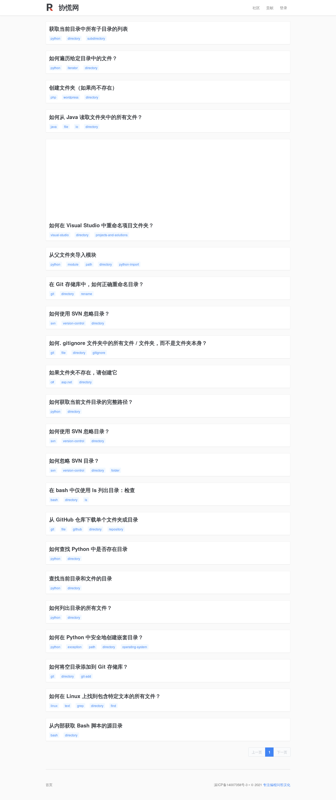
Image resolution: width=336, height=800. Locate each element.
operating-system (134, 646)
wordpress (71, 97)
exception (75, 646)
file (66, 126)
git (52, 293)
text (67, 705)
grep (80, 705)
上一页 (257, 752)
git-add (86, 676)
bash (54, 499)
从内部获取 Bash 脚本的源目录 (86, 725)
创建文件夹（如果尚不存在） (83, 87)
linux (54, 705)
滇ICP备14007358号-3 (231, 784)
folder (115, 470)
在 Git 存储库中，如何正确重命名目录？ (96, 284)
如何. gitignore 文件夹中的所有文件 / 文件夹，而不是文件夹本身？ (128, 343)
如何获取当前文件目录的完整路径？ (91, 401)
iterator (73, 67)
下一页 (282, 752)
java (54, 126)
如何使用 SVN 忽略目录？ (79, 313)
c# (52, 382)
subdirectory (96, 38)
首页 (49, 784)
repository (116, 529)
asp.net (66, 382)
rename (86, 293)
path (89, 264)
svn (53, 323)
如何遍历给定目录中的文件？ (83, 58)
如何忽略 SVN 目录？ (74, 460)
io (77, 126)
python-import (129, 264)
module (73, 264)
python (55, 38)
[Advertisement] (168, 182)
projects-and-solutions (112, 235)
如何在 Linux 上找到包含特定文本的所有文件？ (105, 696)
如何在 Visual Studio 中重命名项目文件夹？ (101, 225)
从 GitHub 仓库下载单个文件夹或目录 (93, 519)
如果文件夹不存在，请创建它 (83, 372)
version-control (73, 323)
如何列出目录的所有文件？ (80, 607)
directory (74, 38)
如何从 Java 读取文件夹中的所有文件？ (96, 117)
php (53, 97)
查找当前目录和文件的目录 (80, 578)
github (77, 529)
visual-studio (60, 235)
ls (86, 499)
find (113, 705)
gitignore (99, 352)
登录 (283, 7)
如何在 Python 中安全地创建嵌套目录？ (96, 637)
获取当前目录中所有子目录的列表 (88, 28)
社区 (256, 7)
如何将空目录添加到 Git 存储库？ (88, 666)
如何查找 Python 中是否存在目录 (88, 549)
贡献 (270, 7)
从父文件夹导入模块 (72, 254)
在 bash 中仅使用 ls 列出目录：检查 (92, 490)
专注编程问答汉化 (276, 784)
